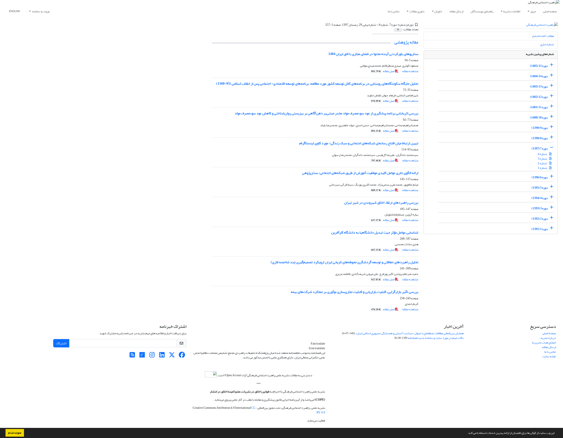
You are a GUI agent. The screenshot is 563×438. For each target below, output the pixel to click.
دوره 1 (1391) (540, 229)
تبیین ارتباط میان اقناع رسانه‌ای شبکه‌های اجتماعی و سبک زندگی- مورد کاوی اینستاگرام (358, 143)
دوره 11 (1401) (539, 107)
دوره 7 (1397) (540, 148)
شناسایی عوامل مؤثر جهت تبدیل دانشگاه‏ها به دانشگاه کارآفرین (374, 232)
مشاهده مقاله (410, 71)
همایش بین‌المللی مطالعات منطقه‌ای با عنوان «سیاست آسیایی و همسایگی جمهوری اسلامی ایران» (409, 333)
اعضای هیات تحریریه (544, 342)
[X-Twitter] (172, 356)
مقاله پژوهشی (406, 42)
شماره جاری (547, 44)
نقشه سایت (549, 356)
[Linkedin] (162, 356)
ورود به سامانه (40, 11)
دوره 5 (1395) (540, 188)
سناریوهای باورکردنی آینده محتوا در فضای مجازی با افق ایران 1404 (373, 54)
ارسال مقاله (456, 11)
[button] (466, 433)
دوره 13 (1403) (539, 86)
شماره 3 (543, 159)
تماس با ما (393, 11)
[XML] (322, 25)
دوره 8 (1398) (540, 138)
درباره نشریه (548, 338)
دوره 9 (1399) (540, 128)
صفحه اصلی (550, 11)
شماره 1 (543, 168)
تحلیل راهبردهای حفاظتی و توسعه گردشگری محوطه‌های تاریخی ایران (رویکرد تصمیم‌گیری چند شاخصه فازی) (344, 262)
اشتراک (61, 343)
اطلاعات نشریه (511, 11)
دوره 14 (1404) (539, 76)
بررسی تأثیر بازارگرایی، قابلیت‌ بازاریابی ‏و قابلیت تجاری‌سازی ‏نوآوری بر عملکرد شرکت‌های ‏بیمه (354, 291)
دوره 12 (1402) (539, 97)
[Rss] (132, 356)
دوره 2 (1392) (540, 219)
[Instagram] (152, 356)
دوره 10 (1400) (539, 117)
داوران (438, 11)
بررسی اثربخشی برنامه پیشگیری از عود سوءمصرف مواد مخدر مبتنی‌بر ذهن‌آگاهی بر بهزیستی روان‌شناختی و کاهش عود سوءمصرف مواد (326, 113)
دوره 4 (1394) (540, 198)
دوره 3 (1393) (540, 208)
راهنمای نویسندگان (482, 11)
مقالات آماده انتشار (543, 36)
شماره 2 (543, 163)
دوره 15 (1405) (539, 66)
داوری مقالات (416, 11)
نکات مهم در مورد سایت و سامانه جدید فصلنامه (436, 338)
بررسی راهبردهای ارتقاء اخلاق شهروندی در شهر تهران (381, 202)
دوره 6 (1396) (540, 177)
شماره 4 (543, 154)
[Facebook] (181, 356)
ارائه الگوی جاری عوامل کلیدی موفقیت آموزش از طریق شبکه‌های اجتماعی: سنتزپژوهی (360, 173)
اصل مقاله (383, 71)
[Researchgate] (142, 356)
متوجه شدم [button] (14, 432)
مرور (533, 11)
